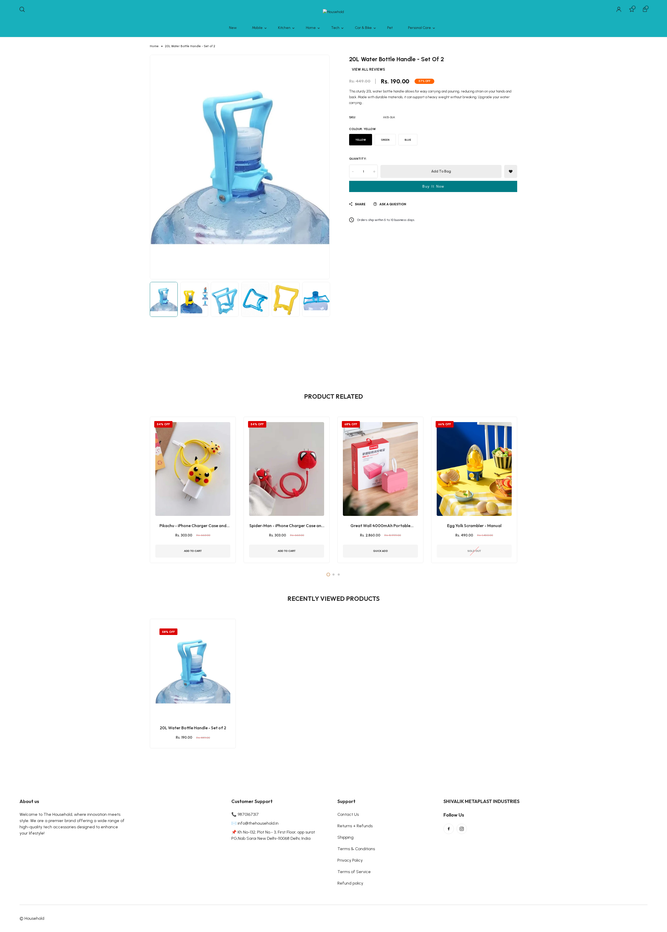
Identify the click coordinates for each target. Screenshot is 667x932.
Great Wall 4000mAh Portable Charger (380, 526)
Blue (408, 139)
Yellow (360, 139)
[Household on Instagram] (461, 829)
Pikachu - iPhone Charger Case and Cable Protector (192, 526)
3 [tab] (339, 574)
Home (154, 46)
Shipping (345, 837)
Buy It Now (433, 186)
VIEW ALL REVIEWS (368, 69)
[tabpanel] (193, 490)
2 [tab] (333, 574)
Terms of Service (354, 871)
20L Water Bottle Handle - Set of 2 (193, 727)
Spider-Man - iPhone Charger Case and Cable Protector (286, 526)
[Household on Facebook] (448, 829)
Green (385, 139)
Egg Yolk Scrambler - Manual (474, 525)
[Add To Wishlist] (186, 698)
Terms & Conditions (356, 848)
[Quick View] (199, 698)
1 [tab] (328, 574)
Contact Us (348, 814)
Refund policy (350, 883)
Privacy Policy (350, 860)
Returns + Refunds (355, 825)
